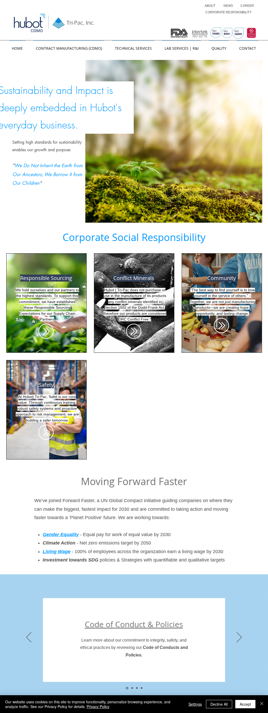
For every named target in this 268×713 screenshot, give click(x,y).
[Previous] (28, 637)
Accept (245, 704)
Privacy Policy (98, 706)
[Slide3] (137, 688)
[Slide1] (126, 688)
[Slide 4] (141, 688)
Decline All (219, 704)
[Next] (239, 637)
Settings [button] (195, 704)
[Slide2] (132, 688)
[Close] (262, 704)
